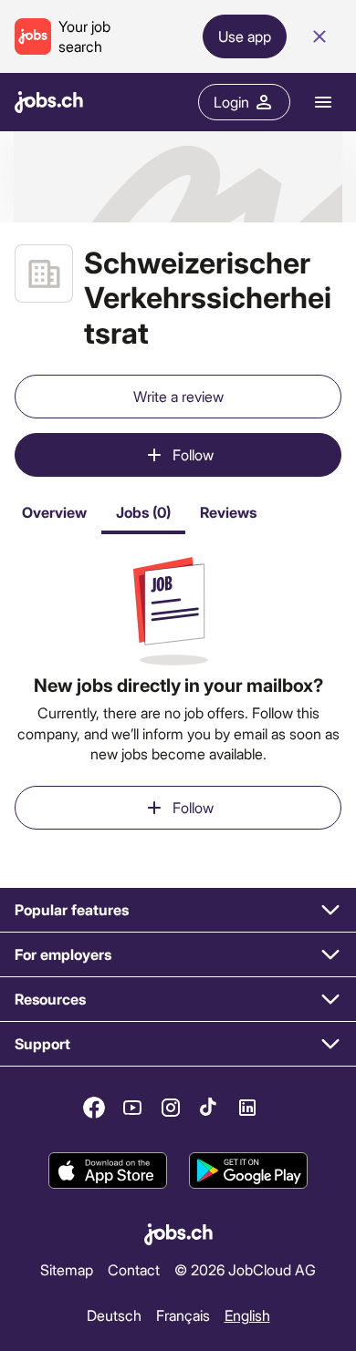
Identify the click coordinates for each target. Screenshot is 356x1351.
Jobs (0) (143, 512)
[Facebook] (94, 1107)
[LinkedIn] (247, 1107)
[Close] (319, 36)
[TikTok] (209, 1107)
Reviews (228, 512)
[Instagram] (171, 1107)
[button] (178, 910)
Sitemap (66, 1269)
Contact (134, 1269)
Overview (54, 512)
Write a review (178, 396)
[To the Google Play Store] (248, 1171)
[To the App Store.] (107, 1171)
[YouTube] (132, 1107)
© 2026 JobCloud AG (245, 1269)
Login (231, 101)
